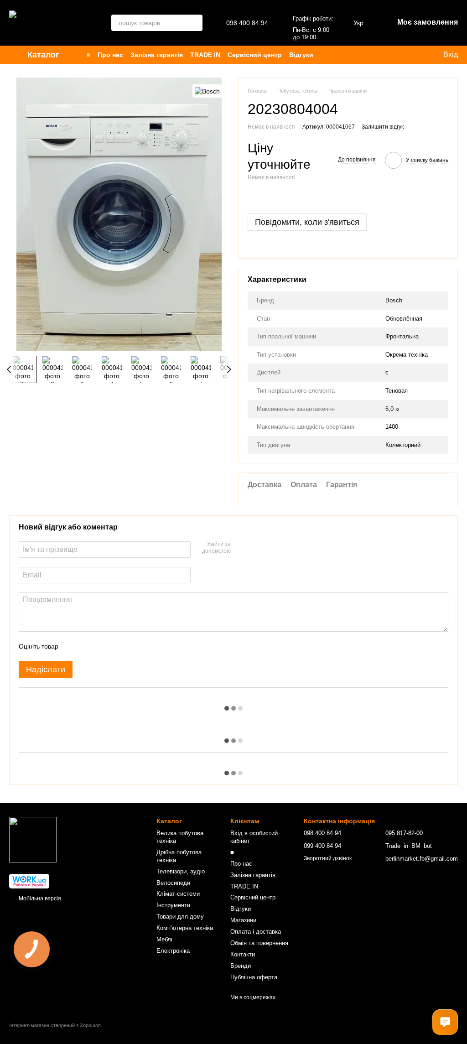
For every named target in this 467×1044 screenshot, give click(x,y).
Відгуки (301, 54)
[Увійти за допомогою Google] (255, 548)
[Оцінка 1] (73, 646)
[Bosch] (207, 91)
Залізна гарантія (156, 54)
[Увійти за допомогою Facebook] (240, 548)
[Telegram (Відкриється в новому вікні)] (417, 54)
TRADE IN (205, 54)
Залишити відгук (383, 127)
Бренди (240, 965)
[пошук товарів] (194, 23)
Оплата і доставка (255, 931)
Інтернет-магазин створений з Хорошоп (55, 1025)
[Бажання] (349, 54)
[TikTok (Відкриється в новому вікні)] (396, 54)
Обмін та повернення (259, 943)
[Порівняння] (367, 54)
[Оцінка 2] (88, 646)
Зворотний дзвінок (328, 858)
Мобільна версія (39, 898)
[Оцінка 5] (132, 646)
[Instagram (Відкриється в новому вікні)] (385, 54)
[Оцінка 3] (102, 646)
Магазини (243, 920)
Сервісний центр (255, 54)
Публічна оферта (253, 977)
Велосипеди (173, 882)
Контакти (242, 954)
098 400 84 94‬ (247, 23)
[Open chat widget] (445, 1022)
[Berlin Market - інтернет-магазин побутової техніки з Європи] (33, 839)
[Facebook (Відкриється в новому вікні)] (406, 54)
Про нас (110, 54)
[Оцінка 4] (117, 646)
